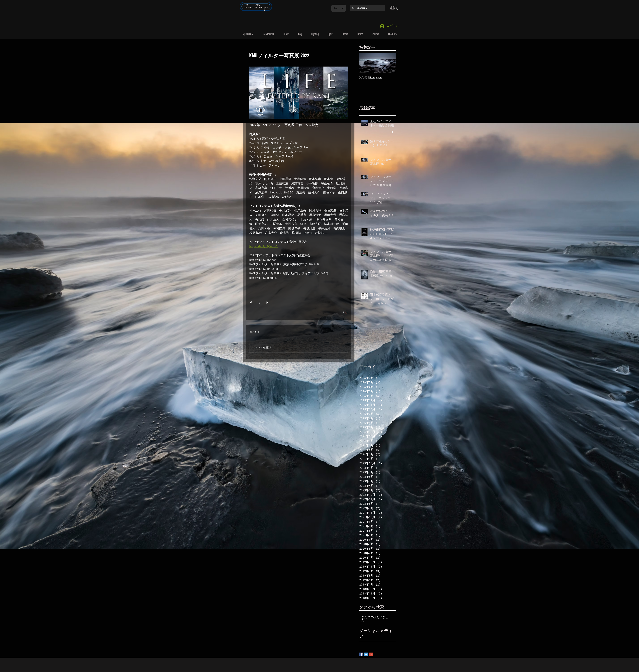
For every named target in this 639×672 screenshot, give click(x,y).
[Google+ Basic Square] (371, 654)
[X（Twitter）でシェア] (259, 302)
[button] (395, 7)
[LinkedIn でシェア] (267, 302)
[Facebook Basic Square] (361, 654)
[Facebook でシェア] (250, 302)
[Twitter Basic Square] (366, 654)
